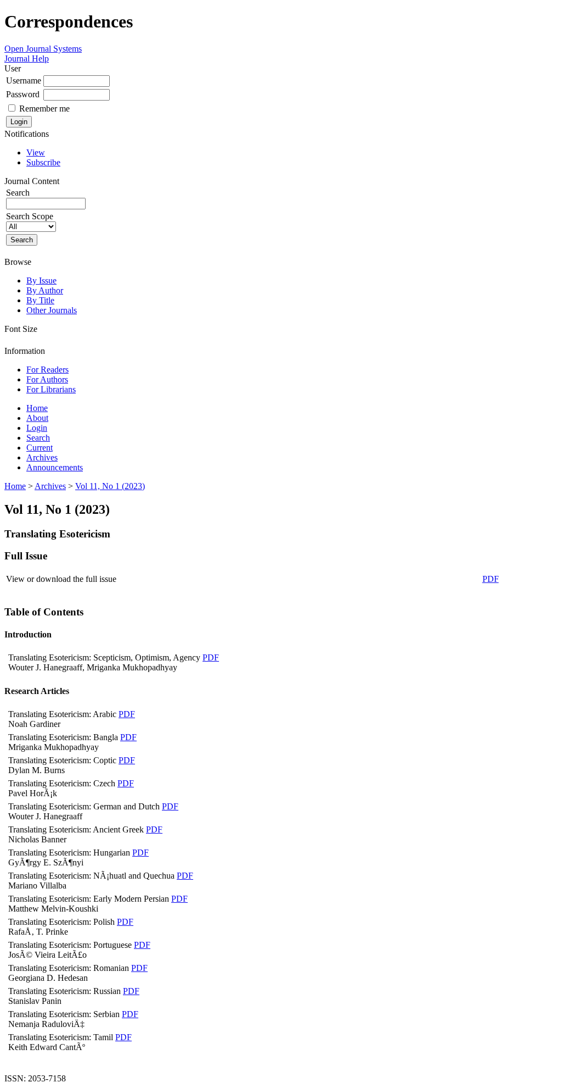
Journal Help (26, 58)
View (35, 152)
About (37, 418)
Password (23, 94)
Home (37, 408)
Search (38, 437)
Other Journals (51, 310)
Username (23, 80)
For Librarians (51, 389)
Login (36, 427)
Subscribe (43, 162)
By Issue (41, 280)
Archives (42, 457)
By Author (44, 290)
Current (39, 447)
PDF (490, 579)
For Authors (47, 379)
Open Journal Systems (43, 48)
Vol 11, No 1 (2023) (110, 486)
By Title (40, 300)
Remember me (44, 108)
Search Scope (29, 216)
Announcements (54, 467)
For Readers (47, 369)
